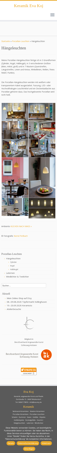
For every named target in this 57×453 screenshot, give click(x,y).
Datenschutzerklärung (28, 443)
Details (11, 443)
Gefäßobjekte (19, 420)
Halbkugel (14, 269)
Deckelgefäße (30, 420)
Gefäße (35, 417)
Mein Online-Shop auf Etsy (19, 298)
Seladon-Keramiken (37, 411)
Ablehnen (46, 443)
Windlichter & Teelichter (17, 276)
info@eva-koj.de (35, 402)
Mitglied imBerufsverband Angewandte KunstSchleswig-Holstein (29, 342)
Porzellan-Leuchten (20, 41)
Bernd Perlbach (21, 236)
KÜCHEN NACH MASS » (21, 226)
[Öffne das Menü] (52, 15)
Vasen (29, 417)
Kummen (22, 417)
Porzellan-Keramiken (20, 414)
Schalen (15, 417)
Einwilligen (29, 449)
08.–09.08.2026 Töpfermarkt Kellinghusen (27, 301)
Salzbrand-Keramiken (21, 411)
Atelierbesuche (14, 309)
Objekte (42, 417)
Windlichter (39, 423)
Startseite (5, 41)
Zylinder (13, 262)
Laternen (10, 273)
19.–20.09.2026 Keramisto (19, 305)
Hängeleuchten (13, 258)
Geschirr (40, 420)
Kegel (12, 266)
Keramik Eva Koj (28, 5)
